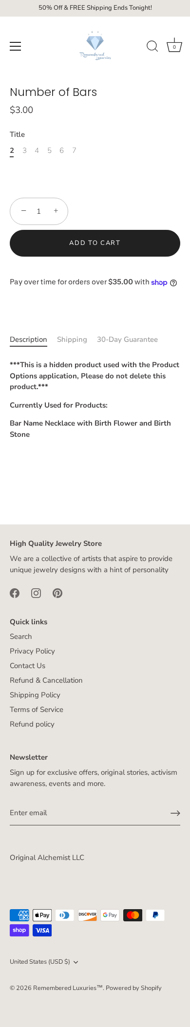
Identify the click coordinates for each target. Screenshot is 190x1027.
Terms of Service (36, 709)
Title (17, 134)
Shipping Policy (35, 695)
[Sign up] (175, 813)
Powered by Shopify (134, 988)
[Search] (152, 47)
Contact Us (27, 666)
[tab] (33, 339)
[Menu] (15, 46)
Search (21, 636)
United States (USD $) (40, 962)
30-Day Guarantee (127, 339)
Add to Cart (95, 243)
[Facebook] (14, 592)
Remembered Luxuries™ (68, 988)
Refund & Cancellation (46, 680)
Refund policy (32, 724)
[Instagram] (36, 592)
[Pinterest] (57, 592)
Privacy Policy (32, 651)
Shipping (72, 339)
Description (28, 339)
